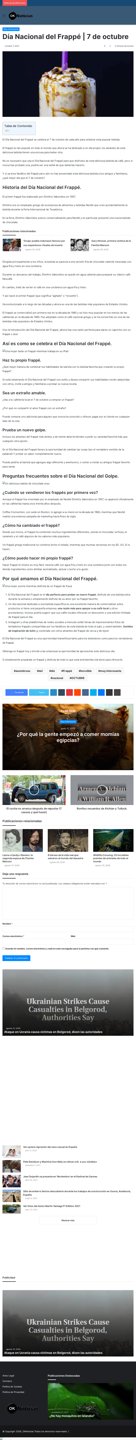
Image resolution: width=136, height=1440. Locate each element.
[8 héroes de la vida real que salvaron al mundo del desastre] (68, 840)
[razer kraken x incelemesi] (68, 1438)
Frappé (67, 671)
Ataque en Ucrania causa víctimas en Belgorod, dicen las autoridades (53, 1032)
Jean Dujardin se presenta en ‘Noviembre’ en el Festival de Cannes (60, 1176)
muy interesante (110, 671)
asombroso (23, 671)
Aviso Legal (8, 1375)
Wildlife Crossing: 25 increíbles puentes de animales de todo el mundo (111, 858)
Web (73, 936)
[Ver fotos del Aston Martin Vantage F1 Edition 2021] (11, 1209)
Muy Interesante (11, 29)
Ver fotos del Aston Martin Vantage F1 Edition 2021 (51, 1206)
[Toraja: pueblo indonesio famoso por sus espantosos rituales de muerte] (12, 245)
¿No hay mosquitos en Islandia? (72, 1416)
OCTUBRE (78, 678)
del (41, 671)
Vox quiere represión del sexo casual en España (50, 1146)
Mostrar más (68, 1220)
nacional (57, 678)
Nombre (7, 923)
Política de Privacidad (13, 1392)
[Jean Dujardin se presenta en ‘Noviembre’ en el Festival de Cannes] (11, 1181)
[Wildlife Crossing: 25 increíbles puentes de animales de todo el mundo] (113, 840)
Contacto (7, 1381)
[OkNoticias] (20, 15)
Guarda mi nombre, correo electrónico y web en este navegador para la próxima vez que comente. (57, 948)
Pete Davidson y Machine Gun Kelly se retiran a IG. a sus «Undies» (60, 1161)
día (53, 671)
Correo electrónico (13, 936)
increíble (86, 671)
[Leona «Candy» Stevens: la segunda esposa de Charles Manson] (22, 840)
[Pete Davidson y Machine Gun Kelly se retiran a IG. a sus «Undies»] (11, 1166)
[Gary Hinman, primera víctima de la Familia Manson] (80, 245)
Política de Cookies (12, 1386)
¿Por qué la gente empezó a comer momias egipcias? (68, 737)
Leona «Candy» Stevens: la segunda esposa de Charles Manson (18, 858)
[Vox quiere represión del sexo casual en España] (11, 1151)
